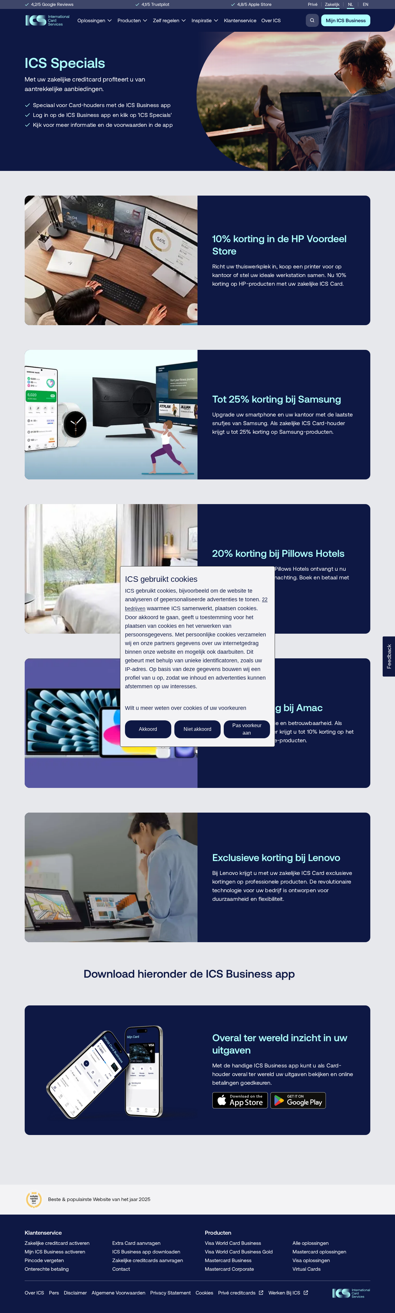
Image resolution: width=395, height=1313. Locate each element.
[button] (389, 656)
